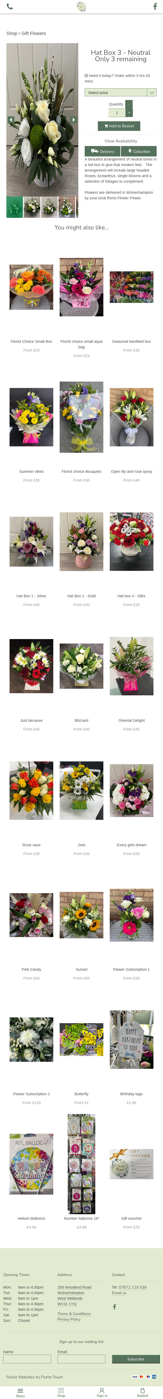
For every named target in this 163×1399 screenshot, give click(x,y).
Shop (11, 33)
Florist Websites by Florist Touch (34, 1377)
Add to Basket (121, 126)
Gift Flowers (33, 33)
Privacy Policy (69, 1319)
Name (8, 1352)
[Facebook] (155, 6)
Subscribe (135, 1359)
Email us (119, 1292)
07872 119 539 (133, 1287)
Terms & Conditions (74, 1313)
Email (62, 1352)
